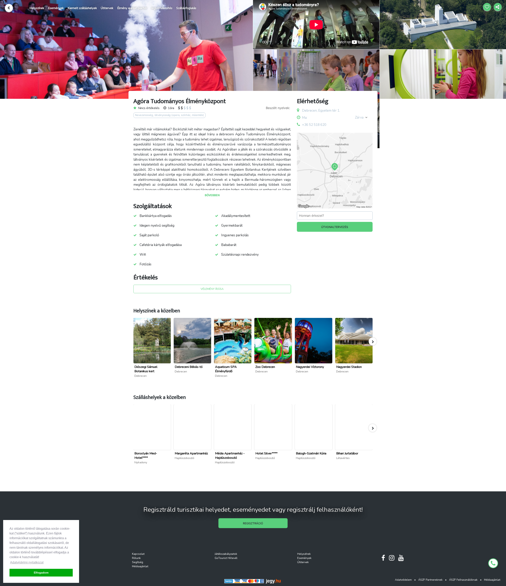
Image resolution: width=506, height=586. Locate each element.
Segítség (137, 562)
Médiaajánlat (140, 566)
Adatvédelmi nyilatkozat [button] (26, 562)
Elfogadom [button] (41, 572)
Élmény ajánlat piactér (132, 8)
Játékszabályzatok (226, 554)
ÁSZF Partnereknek (430, 580)
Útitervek (107, 8)
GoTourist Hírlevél (226, 558)
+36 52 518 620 (314, 124)
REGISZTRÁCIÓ (253, 523)
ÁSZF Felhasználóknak (463, 580)
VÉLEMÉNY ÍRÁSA (212, 289)
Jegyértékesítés (161, 8)
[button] (373, 341)
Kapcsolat (138, 554)
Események (56, 8)
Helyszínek (36, 8)
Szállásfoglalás (186, 8)
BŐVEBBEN (212, 195)
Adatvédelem (403, 580)
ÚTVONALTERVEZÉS (334, 227)
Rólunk (136, 558)
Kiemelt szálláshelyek (82, 8)
